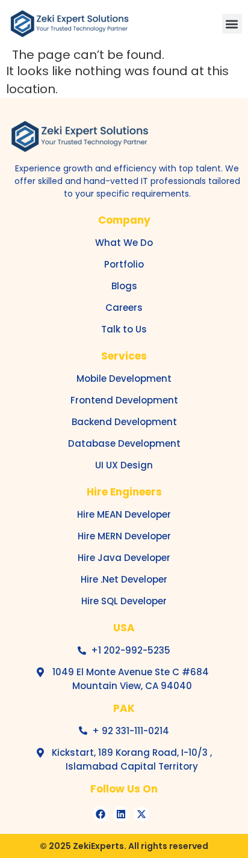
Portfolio (124, 264)
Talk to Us (124, 329)
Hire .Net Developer (124, 579)
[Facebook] (100, 814)
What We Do (124, 242)
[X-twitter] (141, 814)
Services (124, 356)
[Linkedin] (121, 814)
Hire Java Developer (124, 557)
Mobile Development (124, 378)
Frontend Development (124, 400)
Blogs (124, 286)
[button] (232, 24)
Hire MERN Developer (124, 536)
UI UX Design (124, 465)
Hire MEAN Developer (124, 514)
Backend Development (124, 421)
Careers (124, 307)
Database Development (124, 443)
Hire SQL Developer (124, 601)
